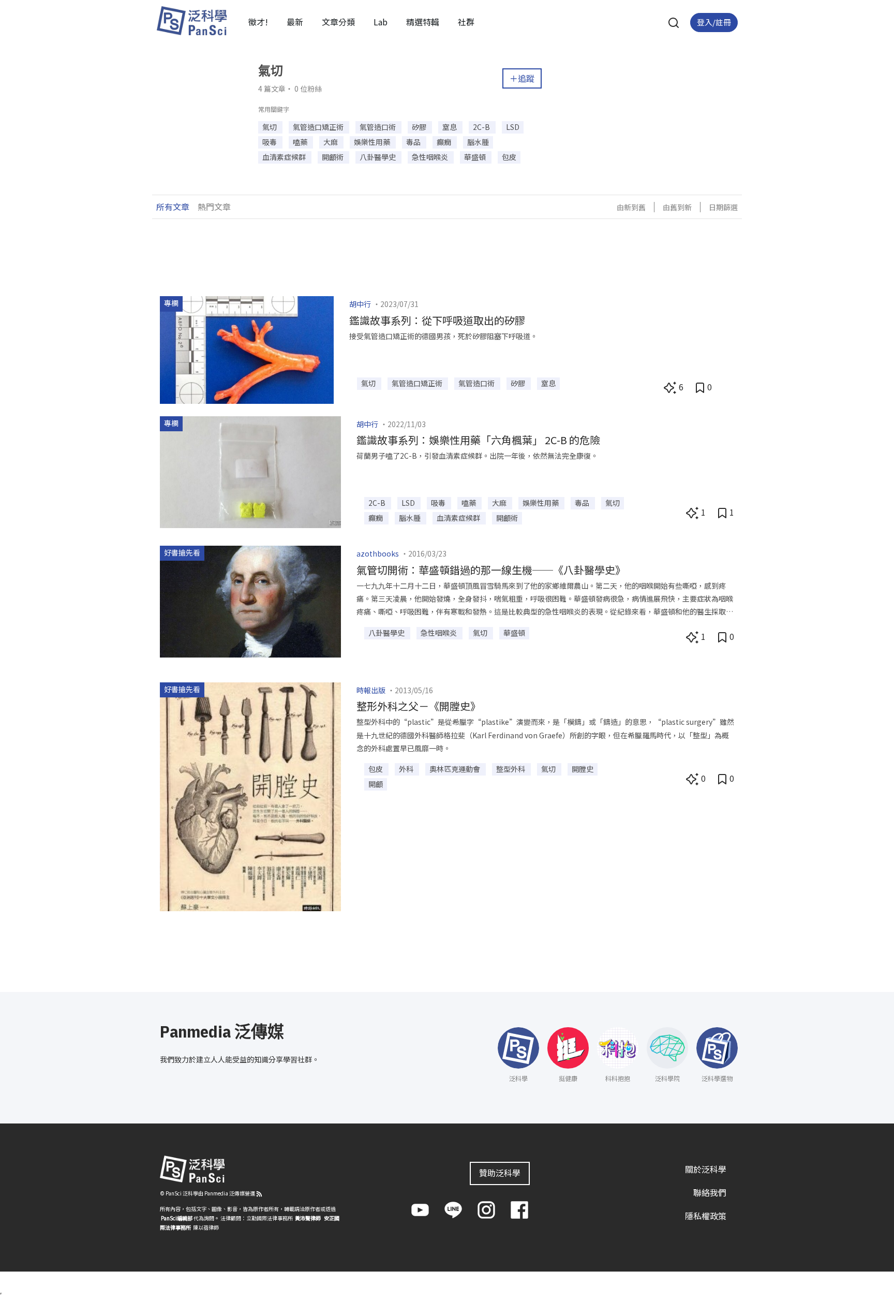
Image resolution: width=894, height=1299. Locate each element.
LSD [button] (512, 127)
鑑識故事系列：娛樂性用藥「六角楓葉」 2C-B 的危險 (478, 439)
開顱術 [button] (333, 157)
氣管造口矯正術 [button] (319, 127)
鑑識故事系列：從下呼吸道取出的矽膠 (437, 320)
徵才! (258, 22)
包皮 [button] (509, 157)
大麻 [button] (331, 142)
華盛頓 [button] (475, 157)
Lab (381, 22)
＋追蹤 (522, 78)
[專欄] (247, 348)
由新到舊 (631, 207)
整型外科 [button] (511, 769)
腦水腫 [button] (478, 142)
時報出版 (370, 690)
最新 (295, 22)
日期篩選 (723, 207)
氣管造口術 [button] (378, 127)
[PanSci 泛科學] (191, 20)
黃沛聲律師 (308, 1218)
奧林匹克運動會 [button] (455, 769)
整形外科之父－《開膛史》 (418, 705)
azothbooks (377, 553)
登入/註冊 (714, 22)
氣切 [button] (270, 127)
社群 (466, 22)
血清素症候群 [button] (284, 157)
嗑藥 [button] (301, 142)
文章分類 (338, 22)
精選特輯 (422, 22)
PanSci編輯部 (176, 1218)
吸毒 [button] (270, 142)
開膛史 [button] (582, 769)
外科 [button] (407, 769)
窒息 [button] (450, 127)
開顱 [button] (375, 784)
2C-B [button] (482, 127)
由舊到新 (677, 207)
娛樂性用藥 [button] (373, 142)
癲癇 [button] (445, 142)
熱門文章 (214, 206)
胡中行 (360, 304)
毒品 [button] (414, 142)
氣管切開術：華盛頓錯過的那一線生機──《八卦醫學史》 (490, 569)
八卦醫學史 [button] (378, 157)
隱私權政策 (705, 1215)
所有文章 (172, 206)
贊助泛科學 (499, 1172)
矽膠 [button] (420, 127)
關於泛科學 (705, 1169)
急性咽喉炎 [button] (431, 157)
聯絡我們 (709, 1192)
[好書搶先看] (250, 600)
